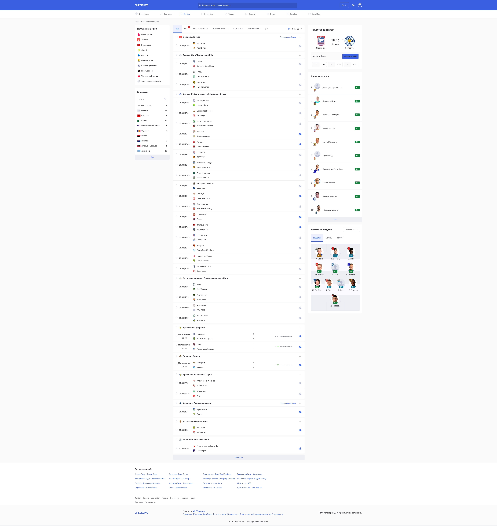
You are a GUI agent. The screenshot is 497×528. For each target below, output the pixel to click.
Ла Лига (196, 37)
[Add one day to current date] (286, 29)
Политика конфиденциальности (255, 514)
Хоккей (165, 498)
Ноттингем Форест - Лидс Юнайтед (251, 479)
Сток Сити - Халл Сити (212, 483)
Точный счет (150, 502)
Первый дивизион (202, 403)
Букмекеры (232, 514)
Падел (192, 498)
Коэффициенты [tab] (220, 29)
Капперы (197, 514)
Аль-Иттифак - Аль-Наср (179, 479)
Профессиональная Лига (216, 278)
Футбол (138, 498)
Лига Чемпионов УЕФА (202, 55)
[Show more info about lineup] (300, 46)
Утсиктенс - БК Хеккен (212, 488)
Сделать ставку (350, 56)
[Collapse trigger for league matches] (300, 37)
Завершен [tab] (238, 29)
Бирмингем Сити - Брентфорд (249, 474)
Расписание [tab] (254, 29)
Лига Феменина (201, 439)
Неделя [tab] (317, 238)
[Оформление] (353, 5)
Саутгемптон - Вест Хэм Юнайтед (217, 474)
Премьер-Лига (201, 421)
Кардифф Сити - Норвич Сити (181, 483)
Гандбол (184, 498)
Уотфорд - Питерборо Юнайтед (147, 483)
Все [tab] (177, 29)
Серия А (196, 356)
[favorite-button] (176, 37)
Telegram (200, 511)
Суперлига (200, 327)
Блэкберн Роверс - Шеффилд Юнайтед (219, 479)
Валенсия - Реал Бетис (178, 474)
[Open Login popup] (360, 5)
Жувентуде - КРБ (244, 483)
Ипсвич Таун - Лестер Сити (146, 474)
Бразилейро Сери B (202, 374)
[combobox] (344, 5)
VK (194, 511)
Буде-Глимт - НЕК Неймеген (146, 488)
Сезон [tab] (340, 238)
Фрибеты (207, 514)
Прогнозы (139, 502)
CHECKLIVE (141, 5)
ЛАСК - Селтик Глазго (178, 488)
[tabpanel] (239, 247)
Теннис (146, 498)
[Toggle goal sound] (266, 29)
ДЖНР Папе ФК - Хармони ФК (249, 488)
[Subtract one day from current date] (301, 29)
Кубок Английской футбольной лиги (208, 94)
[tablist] (218, 29)
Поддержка (277, 514)
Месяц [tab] (329, 238)
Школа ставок (219, 514)
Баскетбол (155, 498)
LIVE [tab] (186, 28)
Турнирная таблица (288, 37)
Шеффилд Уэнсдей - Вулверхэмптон (150, 479)
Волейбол (174, 498)
